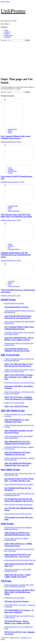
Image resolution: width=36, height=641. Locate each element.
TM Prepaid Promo (13, 211)
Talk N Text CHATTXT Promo (16, 406)
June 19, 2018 (16, 220)
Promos (10, 173)
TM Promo (6, 581)
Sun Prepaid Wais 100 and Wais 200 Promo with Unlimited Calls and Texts (18, 500)
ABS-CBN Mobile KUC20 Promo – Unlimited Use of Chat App (17, 453)
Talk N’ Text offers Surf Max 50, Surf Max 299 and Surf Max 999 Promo (18, 365)
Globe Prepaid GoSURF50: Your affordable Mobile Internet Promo (17, 534)
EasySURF (11, 281)
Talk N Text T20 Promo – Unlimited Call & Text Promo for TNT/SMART (18, 398)
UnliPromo (13, 11)
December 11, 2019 (18, 182)
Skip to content (5, 1)
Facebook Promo (13, 206)
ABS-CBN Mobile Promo (13, 410)
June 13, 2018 (16, 260)
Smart (10, 132)
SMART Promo (8, 299)
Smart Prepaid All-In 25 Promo (16, 307)
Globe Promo (7, 523)
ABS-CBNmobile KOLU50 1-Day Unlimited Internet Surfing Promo (17, 443)
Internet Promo (12, 129)
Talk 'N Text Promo (10, 355)
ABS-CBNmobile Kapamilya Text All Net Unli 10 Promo (18, 432)
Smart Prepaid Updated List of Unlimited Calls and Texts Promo (17, 350)
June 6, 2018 (16, 295)
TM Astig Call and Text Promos (16, 601)
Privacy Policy (8, 35)
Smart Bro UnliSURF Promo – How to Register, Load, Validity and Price (19, 339)
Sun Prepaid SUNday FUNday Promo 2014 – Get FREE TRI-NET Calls (19, 480)
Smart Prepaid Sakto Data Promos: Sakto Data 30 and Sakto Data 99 (17, 317)
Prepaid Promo (12, 171)
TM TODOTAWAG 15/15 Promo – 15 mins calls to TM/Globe (18, 611)
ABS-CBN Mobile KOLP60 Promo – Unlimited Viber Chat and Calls (18, 464)
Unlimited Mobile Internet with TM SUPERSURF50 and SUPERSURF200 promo (15, 255)
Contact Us (7, 32)
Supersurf (11, 246)
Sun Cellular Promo (10, 469)
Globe (10, 168)
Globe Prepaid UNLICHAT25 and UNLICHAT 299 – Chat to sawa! (17, 556)
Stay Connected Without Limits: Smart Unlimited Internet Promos (15, 137)
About (6, 30)
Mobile (10, 131)
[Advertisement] (18, 58)
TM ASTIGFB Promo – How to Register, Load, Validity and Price (17, 622)
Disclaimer (7, 37)
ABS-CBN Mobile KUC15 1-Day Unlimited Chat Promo (16, 421)
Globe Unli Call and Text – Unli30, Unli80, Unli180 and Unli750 (17, 576)
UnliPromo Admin (6, 142)
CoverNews (24, 637)
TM (9, 209)
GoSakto (10, 169)
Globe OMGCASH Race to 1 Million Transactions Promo (18, 545)
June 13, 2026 (16, 142)
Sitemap (6, 33)
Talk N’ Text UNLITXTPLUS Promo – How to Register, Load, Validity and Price (19, 377)
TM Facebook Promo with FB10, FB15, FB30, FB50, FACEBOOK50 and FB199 (16, 216)
